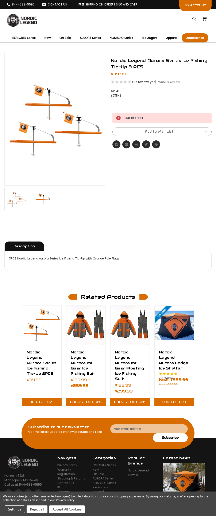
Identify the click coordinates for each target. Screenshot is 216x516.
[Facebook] (116, 144)
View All (133, 475)
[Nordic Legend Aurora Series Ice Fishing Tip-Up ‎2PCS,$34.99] (41, 325)
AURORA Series (103, 478)
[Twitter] (146, 144)
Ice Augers (100, 487)
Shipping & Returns (71, 478)
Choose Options (86, 402)
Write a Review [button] (169, 82)
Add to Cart (42, 402)
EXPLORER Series (104, 465)
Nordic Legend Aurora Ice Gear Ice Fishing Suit (83, 363)
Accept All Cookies (67, 509)
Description (24, 246)
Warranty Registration (66, 471)
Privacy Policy (67, 465)
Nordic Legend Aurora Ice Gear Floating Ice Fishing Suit (129, 365)
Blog (60, 487)
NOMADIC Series (104, 483)
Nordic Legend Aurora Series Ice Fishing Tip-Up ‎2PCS (41, 363)
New (96, 469)
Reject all (37, 509)
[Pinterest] (156, 144)
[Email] (126, 144)
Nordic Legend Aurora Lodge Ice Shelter (173, 360)
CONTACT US (57, 4)
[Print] (136, 144)
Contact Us (65, 483)
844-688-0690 (23, 4)
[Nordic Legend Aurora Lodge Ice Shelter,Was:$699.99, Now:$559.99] (174, 325)
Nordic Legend (138, 470)
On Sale (98, 474)
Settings (14, 509)
